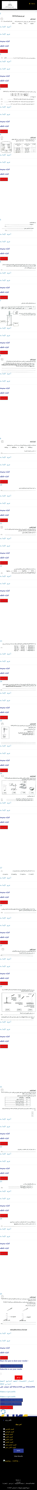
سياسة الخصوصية (19, 1483)
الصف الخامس (9, 1429)
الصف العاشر (9, 1442)
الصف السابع (9, 1434)
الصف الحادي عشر (10, 1445)
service (18, 1482)
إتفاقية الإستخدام (30, 1483)
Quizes (18, 1480)
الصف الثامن (9, 1437)
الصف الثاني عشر (10, 1447)
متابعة (4, 51)
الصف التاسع (9, 1439)
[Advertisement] (18, 199)
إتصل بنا (5, 1483)
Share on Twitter (11, 1404)
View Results (18, 1456)
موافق (18, 1377)
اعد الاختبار (6, 1407)
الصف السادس (9, 1432)
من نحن (11, 1483)
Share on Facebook (12, 1366)
